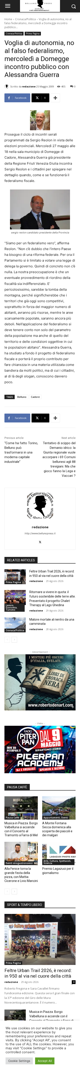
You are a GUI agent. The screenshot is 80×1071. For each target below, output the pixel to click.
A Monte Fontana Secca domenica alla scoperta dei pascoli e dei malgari (57, 829)
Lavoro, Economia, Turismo (11, 607)
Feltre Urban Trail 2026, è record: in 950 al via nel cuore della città (38, 973)
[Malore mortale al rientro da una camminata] (15, 624)
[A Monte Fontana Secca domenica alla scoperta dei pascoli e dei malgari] (59, 808)
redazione (29, 86)
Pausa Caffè (12, 817)
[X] (40, 541)
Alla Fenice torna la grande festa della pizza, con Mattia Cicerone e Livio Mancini (21, 875)
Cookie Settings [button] (19, 1061)
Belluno (21, 396)
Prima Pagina (33, 33)
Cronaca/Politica (25, 19)
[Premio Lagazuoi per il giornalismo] (59, 853)
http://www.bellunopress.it (40, 533)
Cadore (35, 396)
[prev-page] (7, 640)
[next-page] (14, 640)
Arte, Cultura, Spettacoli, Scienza (57, 862)
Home (8, 19)
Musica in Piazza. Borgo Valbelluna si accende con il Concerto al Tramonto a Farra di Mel (21, 829)
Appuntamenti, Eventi (56, 817)
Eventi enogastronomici (19, 863)
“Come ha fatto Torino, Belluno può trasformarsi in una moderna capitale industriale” (21, 452)
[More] (55, 97)
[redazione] (7, 86)
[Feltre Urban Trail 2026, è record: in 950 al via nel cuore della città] (15, 576)
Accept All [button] (45, 1061)
